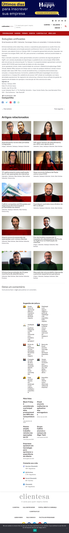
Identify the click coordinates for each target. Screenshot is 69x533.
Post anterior (7, 109)
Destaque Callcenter (23, 146)
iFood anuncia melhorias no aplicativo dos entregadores (42, 408)
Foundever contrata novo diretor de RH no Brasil (48, 205)
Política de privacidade (47, 517)
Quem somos (18, 517)
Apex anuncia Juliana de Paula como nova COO (45, 173)
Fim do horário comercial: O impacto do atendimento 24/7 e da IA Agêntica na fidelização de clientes (47, 239)
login (16, 290)
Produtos (4, 278)
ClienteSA (47, 25)
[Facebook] (3, 102)
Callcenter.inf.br (29, 507)
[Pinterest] (11, 102)
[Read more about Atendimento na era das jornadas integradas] (16, 131)
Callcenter (56, 25)
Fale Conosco (30, 517)
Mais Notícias (58, 146)
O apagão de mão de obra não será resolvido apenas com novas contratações (31, 367)
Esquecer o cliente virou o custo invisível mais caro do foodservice (45, 331)
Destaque (15, 146)
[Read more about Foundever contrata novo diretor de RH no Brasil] (48, 192)
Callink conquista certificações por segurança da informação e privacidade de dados (16, 205)
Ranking (17, 33)
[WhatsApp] (18, 102)
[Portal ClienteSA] (24, 478)
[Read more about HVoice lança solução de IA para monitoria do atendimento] (16, 260)
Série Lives (52, 33)
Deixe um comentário (40, 42)
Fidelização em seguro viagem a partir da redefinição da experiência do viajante (45, 314)
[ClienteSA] (24, 484)
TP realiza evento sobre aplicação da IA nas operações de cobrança (15, 173)
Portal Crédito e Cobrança (47, 507)
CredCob (57, 28)
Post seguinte (59, 109)
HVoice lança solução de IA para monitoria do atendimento (15, 273)
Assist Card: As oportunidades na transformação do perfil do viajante (31, 312)
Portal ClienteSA (30, 478)
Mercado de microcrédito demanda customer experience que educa (48, 273)
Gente (52, 176)
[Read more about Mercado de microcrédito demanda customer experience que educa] (48, 260)
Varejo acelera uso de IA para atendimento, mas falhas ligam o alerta (45, 366)
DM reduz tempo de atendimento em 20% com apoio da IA (47, 143)
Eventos (32, 33)
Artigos (4, 146)
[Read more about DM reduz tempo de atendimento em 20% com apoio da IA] (48, 131)
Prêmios (25, 33)
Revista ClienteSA (31, 466)
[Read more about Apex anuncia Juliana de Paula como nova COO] (48, 160)
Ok (35, 530)
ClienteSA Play (41, 33)
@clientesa (29, 472)
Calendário (5, 176)
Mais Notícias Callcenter (22, 241)
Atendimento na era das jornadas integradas (15, 143)
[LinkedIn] (14, 102)
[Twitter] (7, 102)
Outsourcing (11, 178)
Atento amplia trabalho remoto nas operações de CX (28, 432)
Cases (41, 146)
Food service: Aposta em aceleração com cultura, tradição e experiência (31, 385)
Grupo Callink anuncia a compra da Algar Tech (41, 431)
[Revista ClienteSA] (24, 466)
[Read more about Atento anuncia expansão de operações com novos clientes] (16, 225)
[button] (65, 26)
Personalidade (8, 33)
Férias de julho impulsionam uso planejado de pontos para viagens (31, 350)
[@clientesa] (24, 472)
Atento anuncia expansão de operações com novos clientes (14, 238)
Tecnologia (28, 42)
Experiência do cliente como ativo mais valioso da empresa (45, 382)
